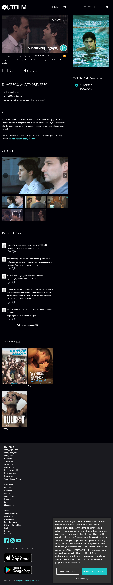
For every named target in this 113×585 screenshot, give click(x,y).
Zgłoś (38, 248)
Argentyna (28, 56)
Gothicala (11, 299)
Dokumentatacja (82, 579)
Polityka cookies (11, 522)
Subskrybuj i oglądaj (43, 48)
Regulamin (8, 516)
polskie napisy (55, 56)
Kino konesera (10, 473)
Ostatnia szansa (10, 464)
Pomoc (7, 531)
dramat (5, 56)
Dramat (7, 493)
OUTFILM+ (70, 7)
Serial (6, 502)
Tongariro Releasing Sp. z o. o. (27, 581)
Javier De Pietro (52, 60)
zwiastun (58, 20)
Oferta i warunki (11, 513)
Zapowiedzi (9, 461)
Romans (7, 487)
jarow (10, 279)
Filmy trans (9, 455)
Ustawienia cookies (12, 525)
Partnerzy (8, 528)
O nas (6, 510)
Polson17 (11, 248)
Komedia (8, 490)
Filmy (54, 7)
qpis (9, 316)
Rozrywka (8, 476)
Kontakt (7, 534)
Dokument (8, 499)
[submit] (107, 7)
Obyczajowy (9, 496)
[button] (91, 66)
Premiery (8, 458)
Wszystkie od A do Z (12, 479)
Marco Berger (16, 60)
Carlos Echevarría (38, 60)
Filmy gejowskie (11, 450)
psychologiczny (15, 56)
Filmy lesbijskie (10, 452)
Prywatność (9, 519)
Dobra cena (9, 467)
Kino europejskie (11, 470)
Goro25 (11, 265)
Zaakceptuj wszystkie (94, 571)
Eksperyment (9, 505)
